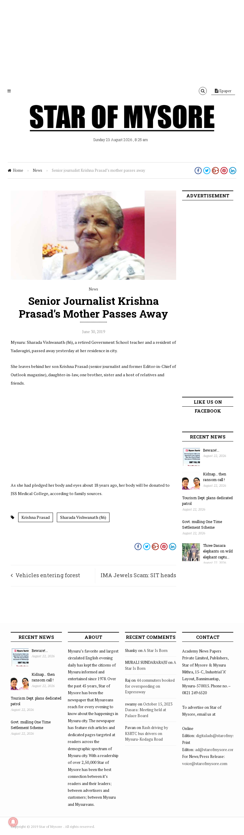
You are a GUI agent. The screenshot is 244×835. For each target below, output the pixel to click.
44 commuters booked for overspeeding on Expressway (150, 686)
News (37, 170)
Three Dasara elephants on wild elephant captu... (218, 551)
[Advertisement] (122, 41)
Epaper (225, 90)
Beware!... (211, 450)
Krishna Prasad (35, 517)
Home (18, 170)
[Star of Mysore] (122, 125)
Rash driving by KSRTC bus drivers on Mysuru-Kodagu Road (146, 733)
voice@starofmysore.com (204, 763)
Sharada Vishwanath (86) (83, 517)
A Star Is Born (155, 650)
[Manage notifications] (13, 822)
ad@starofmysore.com (215, 749)
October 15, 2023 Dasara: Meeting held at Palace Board (148, 709)
